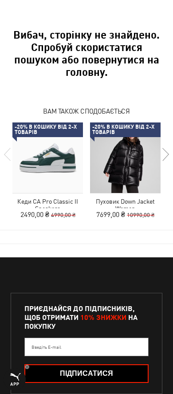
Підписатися (86, 373)
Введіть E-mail (46, 347)
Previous (8, 154)
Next (165, 154)
